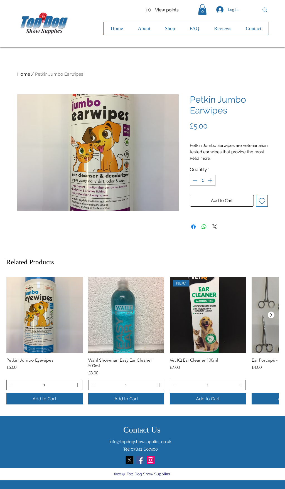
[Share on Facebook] (193, 226)
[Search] (265, 10)
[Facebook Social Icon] (140, 460)
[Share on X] (214, 226)
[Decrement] (194, 180)
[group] (142, 341)
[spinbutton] (202, 180)
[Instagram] (150, 460)
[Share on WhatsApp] (204, 226)
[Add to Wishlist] (262, 201)
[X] (129, 460)
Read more (200, 158)
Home (23, 74)
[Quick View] (44, 315)
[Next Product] (271, 315)
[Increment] (211, 180)
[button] (202, 9)
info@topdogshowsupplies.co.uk (140, 441)
